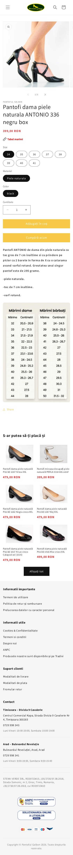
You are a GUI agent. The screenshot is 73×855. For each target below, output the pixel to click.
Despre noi (10, 643)
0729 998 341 (11, 755)
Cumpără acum (36, 237)
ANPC (6, 649)
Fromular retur (12, 689)
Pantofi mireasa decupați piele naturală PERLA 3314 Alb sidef (53, 470)
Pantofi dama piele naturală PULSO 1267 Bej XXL (52, 510)
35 (21, 154)
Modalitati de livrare (16, 676)
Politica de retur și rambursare (22, 603)
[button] (8, 7)
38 (60, 154)
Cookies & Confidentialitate (20, 630)
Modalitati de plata (15, 683)
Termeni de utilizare (15, 597)
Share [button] (10, 409)
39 (8, 163)
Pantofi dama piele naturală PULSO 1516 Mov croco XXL (52, 550)
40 (21, 163)
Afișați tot (37, 571)
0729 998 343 (11, 725)
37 (47, 154)
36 (34, 154)
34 (8, 154)
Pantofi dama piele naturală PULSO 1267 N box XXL (18, 470)
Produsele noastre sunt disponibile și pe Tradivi (33, 656)
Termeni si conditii (14, 637)
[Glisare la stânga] (28, 94)
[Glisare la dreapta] (45, 94)
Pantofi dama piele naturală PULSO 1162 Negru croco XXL (18, 510)
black (10, 193)
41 (34, 163)
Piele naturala (16, 178)
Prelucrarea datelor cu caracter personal (29, 610)
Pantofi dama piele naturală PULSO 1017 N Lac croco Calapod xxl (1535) (18, 551)
